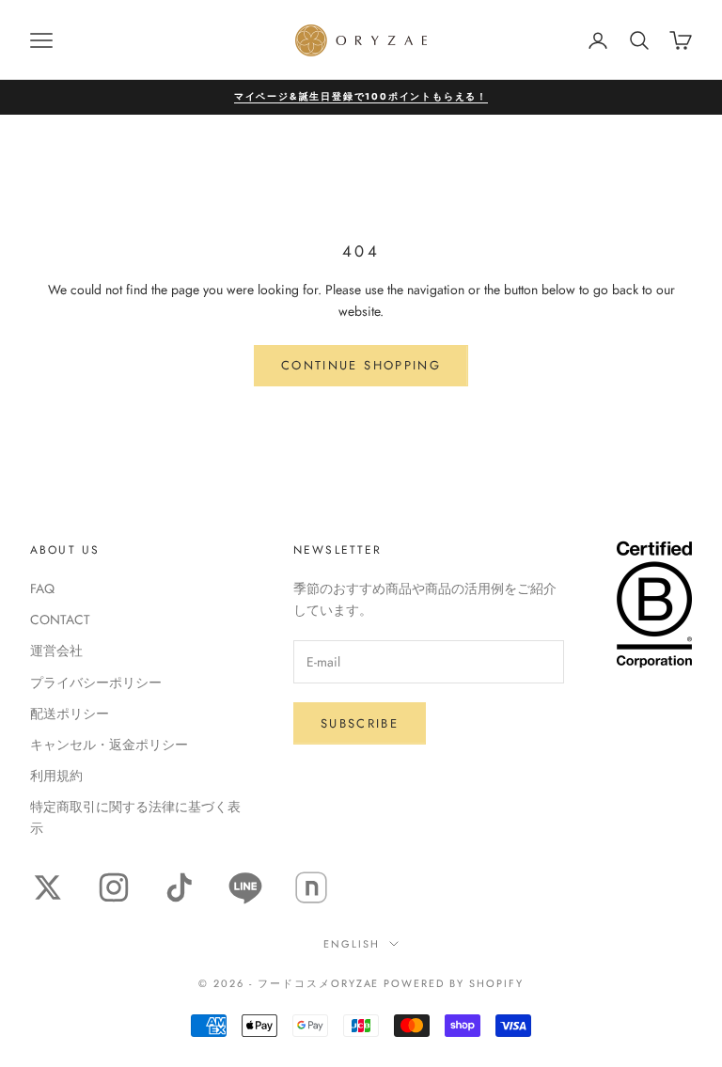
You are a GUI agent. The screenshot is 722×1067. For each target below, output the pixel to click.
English (351, 943)
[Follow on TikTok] (179, 887)
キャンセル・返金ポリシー (109, 744)
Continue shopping (361, 365)
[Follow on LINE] (245, 887)
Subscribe (360, 723)
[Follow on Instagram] (114, 887)
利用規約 (56, 775)
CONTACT (60, 619)
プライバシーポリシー (96, 682)
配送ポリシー (69, 713)
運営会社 (56, 650)
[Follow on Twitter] (48, 887)
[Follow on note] (311, 887)
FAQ (42, 588)
